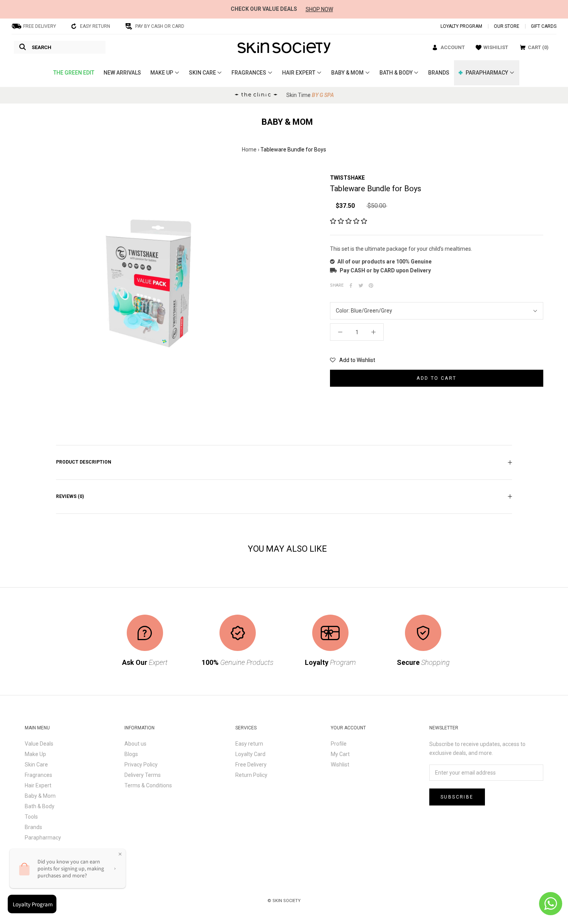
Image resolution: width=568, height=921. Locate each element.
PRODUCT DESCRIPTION (83, 462)
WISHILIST (495, 47)
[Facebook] (351, 285)
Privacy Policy (141, 764)
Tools (31, 817)
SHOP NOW (319, 9)
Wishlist (340, 764)
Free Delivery (251, 764)
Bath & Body (39, 806)
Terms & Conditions (148, 785)
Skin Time (310, 95)
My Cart (340, 754)
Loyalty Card (250, 754)
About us (135, 744)
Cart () (538, 47)
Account (452, 47)
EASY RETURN (95, 26)
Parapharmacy (43, 837)
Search (41, 47)
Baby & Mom (40, 796)
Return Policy (251, 775)
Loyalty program (461, 26)
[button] (348, 221)
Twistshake (347, 178)
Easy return (249, 744)
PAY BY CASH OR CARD (159, 26)
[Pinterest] (371, 285)
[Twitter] (361, 285)
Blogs (131, 754)
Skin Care (36, 764)
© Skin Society (284, 900)
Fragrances (38, 775)
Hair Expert (38, 785)
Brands (33, 827)
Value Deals (39, 744)
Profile (339, 744)
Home (249, 149)
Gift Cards (543, 26)
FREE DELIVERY (39, 26)
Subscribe (457, 797)
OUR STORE (506, 26)
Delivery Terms (142, 775)
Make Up (35, 754)
